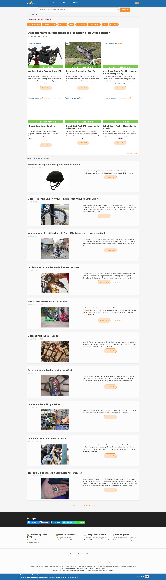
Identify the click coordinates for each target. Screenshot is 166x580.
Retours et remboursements (71, 562)
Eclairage (104, 24)
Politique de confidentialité (123, 562)
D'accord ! (140, 576)
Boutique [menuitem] (50, 3)
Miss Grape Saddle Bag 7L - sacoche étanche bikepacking (120, 72)
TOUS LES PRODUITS (34, 24)
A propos (39, 562)
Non (146, 576)
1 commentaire (117, 216)
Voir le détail (46, 88)
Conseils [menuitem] (61, 3)
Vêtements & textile (94, 24)
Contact (85, 562)
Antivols (71, 24)
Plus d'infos (74, 577)
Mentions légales (107, 562)
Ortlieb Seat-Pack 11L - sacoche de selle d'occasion (82, 127)
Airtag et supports (81, 24)
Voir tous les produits (132, 154)
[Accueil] (32, 3)
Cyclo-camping (62, 24)
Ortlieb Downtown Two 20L (41, 126)
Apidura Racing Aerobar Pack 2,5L (44, 71)
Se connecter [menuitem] (74, 2)
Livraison (57, 562)
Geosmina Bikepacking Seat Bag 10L (81, 72)
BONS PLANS (114, 24)
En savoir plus (111, 177)
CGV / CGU (48, 562)
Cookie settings (95, 562)
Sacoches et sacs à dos (49, 24)
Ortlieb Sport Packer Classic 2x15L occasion (119, 127)
